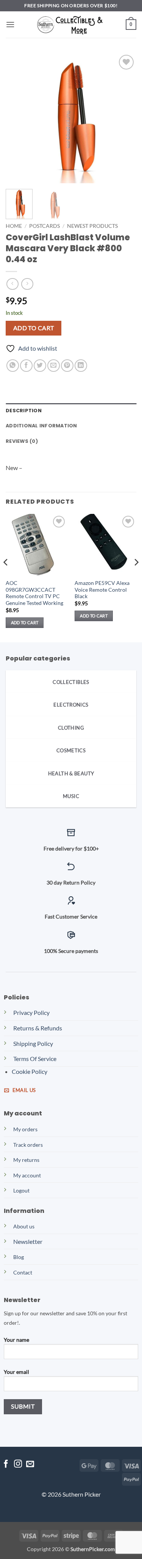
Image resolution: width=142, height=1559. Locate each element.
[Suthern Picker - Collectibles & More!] (71, 24)
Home (14, 226)
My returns (26, 1160)
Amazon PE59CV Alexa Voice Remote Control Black (102, 589)
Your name (16, 1339)
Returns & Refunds (37, 1028)
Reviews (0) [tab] (22, 441)
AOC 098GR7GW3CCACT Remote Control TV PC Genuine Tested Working (34, 593)
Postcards (44, 226)
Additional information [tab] (41, 425)
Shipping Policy (33, 1043)
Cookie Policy (29, 1071)
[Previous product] (27, 284)
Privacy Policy (31, 1012)
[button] (10, 24)
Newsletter (27, 1241)
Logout (21, 1190)
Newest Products (92, 226)
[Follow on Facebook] (6, 1464)
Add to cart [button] (25, 622)
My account (27, 1175)
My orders (25, 1129)
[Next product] (12, 284)
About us (23, 1226)
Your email (16, 1372)
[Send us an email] (30, 1464)
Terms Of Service (34, 1058)
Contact (22, 1272)
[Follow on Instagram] (18, 1464)
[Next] (124, 118)
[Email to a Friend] (53, 365)
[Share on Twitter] (40, 365)
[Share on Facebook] (26, 365)
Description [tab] (24, 410)
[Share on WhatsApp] (12, 365)
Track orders (28, 1144)
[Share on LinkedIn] (81, 365)
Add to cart (33, 328)
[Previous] (18, 118)
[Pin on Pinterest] (67, 365)
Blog (18, 1257)
